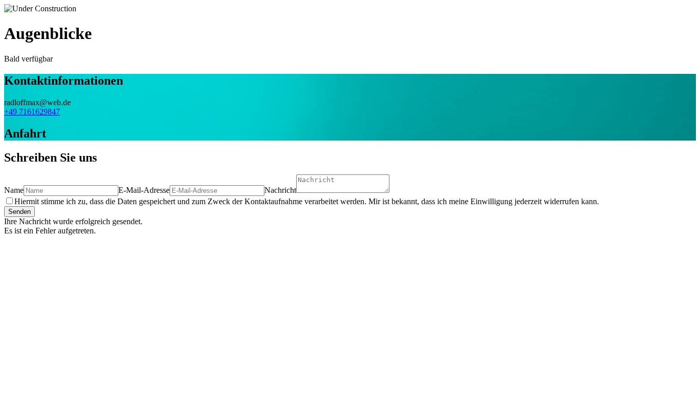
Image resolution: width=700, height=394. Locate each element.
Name (14, 190)
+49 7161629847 (32, 111)
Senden (19, 211)
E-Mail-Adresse (144, 190)
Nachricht (280, 190)
